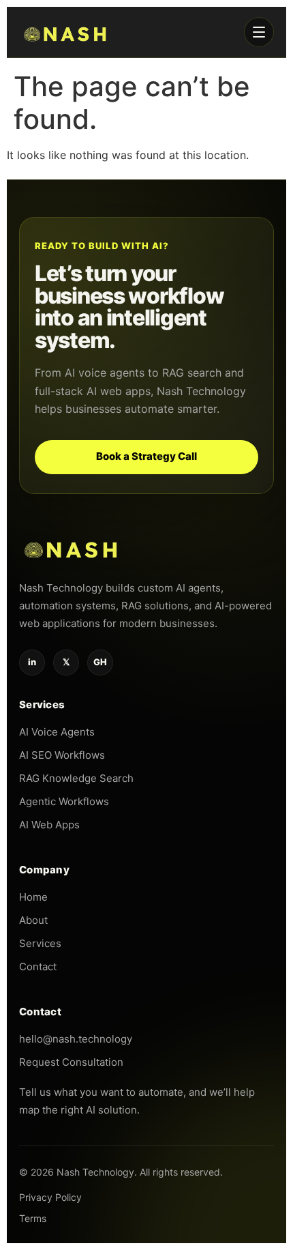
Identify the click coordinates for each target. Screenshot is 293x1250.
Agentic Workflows (64, 801)
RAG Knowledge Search (76, 778)
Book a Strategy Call (146, 456)
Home (33, 896)
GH (100, 661)
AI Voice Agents (57, 731)
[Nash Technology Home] (66, 32)
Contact (38, 966)
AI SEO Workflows (62, 754)
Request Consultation (71, 1062)
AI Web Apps (49, 824)
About (33, 920)
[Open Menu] (259, 32)
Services (40, 943)
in (32, 661)
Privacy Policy (50, 1197)
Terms (32, 1218)
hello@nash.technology (75, 1038)
